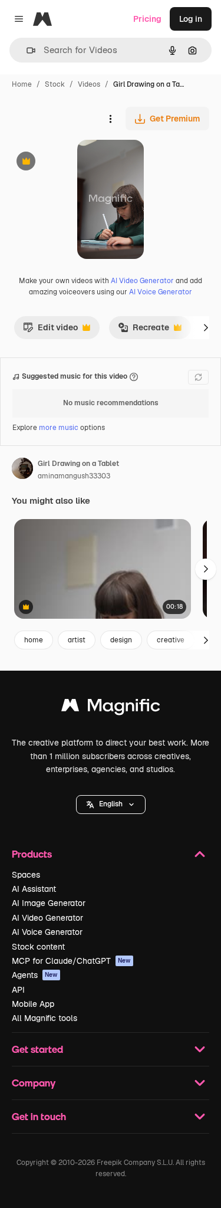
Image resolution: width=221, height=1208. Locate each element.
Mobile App (33, 1004)
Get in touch (39, 1116)
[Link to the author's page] (22, 470)
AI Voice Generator (160, 292)
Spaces (26, 874)
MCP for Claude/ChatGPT (71, 961)
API (18, 989)
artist (76, 640)
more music (58, 427)
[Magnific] (110, 708)
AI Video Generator (142, 280)
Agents (35, 975)
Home (22, 84)
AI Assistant (34, 889)
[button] (111, 804)
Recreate (143, 330)
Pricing (147, 19)
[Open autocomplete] (26, 50)
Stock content (38, 946)
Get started (37, 1049)
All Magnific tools (44, 1018)
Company (33, 1082)
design (121, 640)
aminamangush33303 (74, 476)
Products (32, 854)
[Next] (205, 327)
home (33, 640)
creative (170, 640)
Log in (190, 19)
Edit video (50, 330)
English (111, 804)
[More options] (110, 118)
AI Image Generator (48, 903)
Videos (89, 84)
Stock (55, 84)
